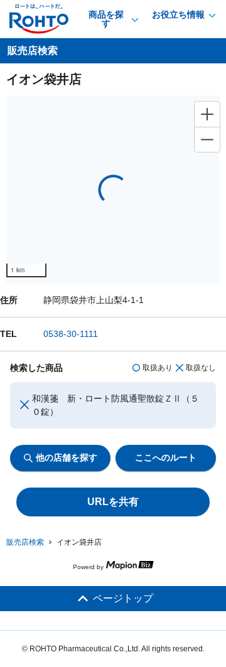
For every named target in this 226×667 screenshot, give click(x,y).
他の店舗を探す (66, 457)
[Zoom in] (207, 114)
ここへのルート (165, 457)
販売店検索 (25, 542)
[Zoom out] (207, 139)
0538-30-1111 (70, 334)
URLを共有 (113, 501)
